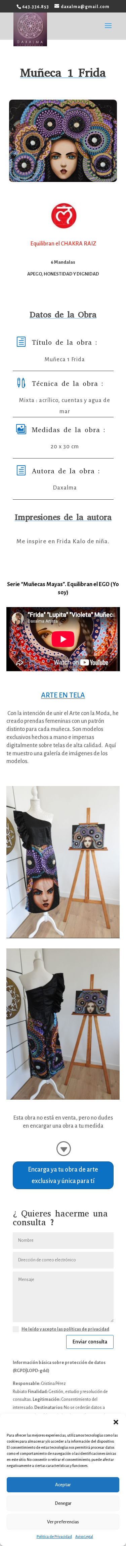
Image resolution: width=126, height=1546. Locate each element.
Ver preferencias (63, 1521)
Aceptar (63, 1484)
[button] (116, 1422)
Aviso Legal (84, 1537)
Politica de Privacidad (54, 1537)
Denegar (63, 1503)
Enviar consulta (90, 1341)
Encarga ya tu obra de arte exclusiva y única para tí (63, 1175)
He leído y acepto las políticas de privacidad (65, 1329)
